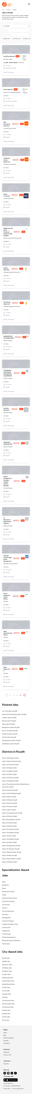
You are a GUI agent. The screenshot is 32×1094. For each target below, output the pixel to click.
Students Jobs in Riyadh (9, 734)
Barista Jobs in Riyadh (9, 721)
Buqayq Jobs (6, 1014)
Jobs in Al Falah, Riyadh (9, 842)
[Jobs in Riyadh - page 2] (24, 695)
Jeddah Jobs (6, 961)
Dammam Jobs (7, 965)
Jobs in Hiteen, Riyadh (9, 797)
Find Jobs (6, 1064)
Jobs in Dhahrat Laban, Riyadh (11, 852)
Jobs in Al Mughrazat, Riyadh (11, 846)
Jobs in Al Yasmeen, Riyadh (10, 849)
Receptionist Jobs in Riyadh (11, 727)
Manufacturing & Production (11, 940)
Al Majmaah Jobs (7, 978)
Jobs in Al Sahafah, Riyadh (10, 833)
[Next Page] (24, 695)
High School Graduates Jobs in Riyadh (14, 714)
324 (20, 695)
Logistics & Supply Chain (10, 924)
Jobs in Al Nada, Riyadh (9, 768)
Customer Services (8, 901)
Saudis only (6, 39)
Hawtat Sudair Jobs (8, 1004)
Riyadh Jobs (6, 958)
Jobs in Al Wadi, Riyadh (9, 823)
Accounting (6, 905)
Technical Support (8, 921)
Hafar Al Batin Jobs (8, 981)
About (5, 1033)
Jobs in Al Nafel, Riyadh (9, 826)
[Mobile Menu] (29, 4)
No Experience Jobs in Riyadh (11, 740)
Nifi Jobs (5, 997)
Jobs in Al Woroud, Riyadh (10, 778)
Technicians (6, 944)
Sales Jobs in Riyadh (8, 724)
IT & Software (6, 934)
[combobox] (17, 30)
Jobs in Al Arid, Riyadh (9, 836)
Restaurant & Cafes (8, 892)
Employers (6, 1052)
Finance (4, 908)
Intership (5, 1041)
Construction (6, 927)
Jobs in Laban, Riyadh (9, 810)
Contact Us (6, 1043)
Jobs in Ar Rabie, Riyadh (9, 862)
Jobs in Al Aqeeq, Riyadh (9, 771)
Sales (4, 882)
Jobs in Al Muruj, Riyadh (9, 816)
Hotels (4, 895)
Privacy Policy (6, 1089)
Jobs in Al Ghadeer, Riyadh (10, 839)
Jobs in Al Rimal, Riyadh (9, 803)
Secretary (5, 914)
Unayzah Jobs (6, 994)
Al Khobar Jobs (7, 968)
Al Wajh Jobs (6, 1010)
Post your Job (7, 1055)
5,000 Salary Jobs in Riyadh (10, 744)
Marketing (5, 885)
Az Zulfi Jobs (6, 1017)
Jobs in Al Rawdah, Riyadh (10, 758)
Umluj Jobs (5, 1020)
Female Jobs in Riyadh (9, 737)
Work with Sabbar (8, 1038)
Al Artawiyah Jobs (7, 1007)
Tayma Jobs (6, 991)
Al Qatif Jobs (6, 987)
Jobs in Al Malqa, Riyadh (9, 800)
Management (6, 918)
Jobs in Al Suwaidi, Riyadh (10, 765)
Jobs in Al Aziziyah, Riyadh (10, 829)
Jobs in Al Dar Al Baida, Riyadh (11, 793)
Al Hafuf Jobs (6, 974)
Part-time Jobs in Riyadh (10, 731)
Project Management (9, 937)
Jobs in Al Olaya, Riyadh (9, 806)
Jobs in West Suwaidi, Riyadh (11, 761)
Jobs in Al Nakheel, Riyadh (10, 781)
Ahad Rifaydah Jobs (8, 984)
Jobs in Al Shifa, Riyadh (9, 774)
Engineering (6, 931)
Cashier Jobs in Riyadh (9, 718)
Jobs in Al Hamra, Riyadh (10, 790)
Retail (4, 888)
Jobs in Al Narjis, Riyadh (9, 855)
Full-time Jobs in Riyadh (9, 711)
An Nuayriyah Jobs (8, 1000)
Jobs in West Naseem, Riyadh (11, 859)
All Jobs (8, 10)
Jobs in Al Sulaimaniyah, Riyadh (12, 813)
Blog (4, 1035)
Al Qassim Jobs (7, 971)
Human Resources (8, 911)
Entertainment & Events (9, 898)
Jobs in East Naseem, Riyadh (11, 819)
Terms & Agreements (18, 1089)
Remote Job (16, 39)
